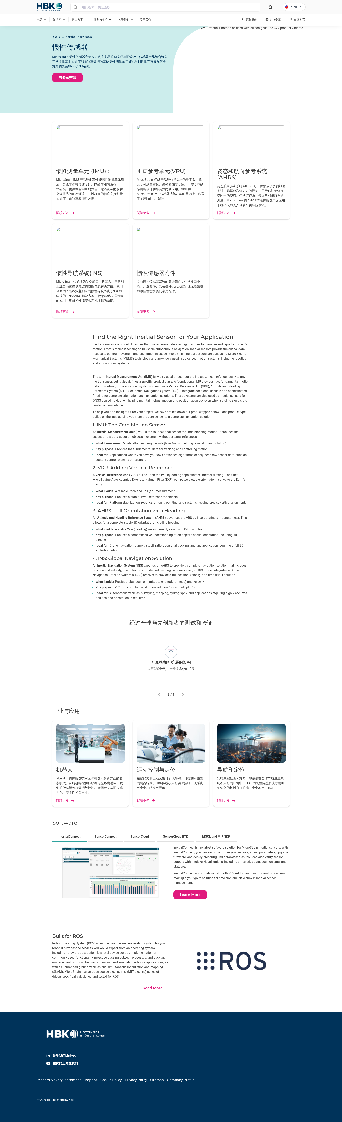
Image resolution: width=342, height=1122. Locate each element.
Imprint (91, 1080)
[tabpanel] (171, 874)
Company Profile (180, 1080)
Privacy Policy (136, 1080)
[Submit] (75, 7)
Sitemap (157, 1080)
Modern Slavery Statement (59, 1080)
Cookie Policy (111, 1080)
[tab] (70, 837)
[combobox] (165, 7)
